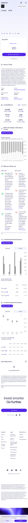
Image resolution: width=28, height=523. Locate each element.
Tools (2, 439)
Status (2, 448)
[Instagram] (20, 470)
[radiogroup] (10, 33)
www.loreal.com (18, 99)
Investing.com (8, 209)
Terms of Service (12, 439)
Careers (21, 434)
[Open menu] (26, 3)
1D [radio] (2, 33)
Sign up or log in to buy (13, 54)
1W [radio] (4, 33)
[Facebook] (7, 470)
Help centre (4, 442)
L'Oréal (6, 229)
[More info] (26, 361)
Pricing (2, 434)
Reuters (7, 189)
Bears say (17, 170)
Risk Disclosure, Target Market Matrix (13, 443)
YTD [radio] (10, 33)
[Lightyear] (4, 3)
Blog (2, 437)
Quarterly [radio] (7, 248)
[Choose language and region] (21, 2)
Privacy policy (13, 449)
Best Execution (13, 447)
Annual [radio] (20, 248)
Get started (14, 410)
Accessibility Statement (13, 455)
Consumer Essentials (19, 89)
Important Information (13, 435)
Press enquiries (22, 439)
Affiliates (21, 437)
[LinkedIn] (16, 470)
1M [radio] (7, 33)
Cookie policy (13, 452)
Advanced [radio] (24, 105)
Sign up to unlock (6, 132)
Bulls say (3, 170)
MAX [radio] (18, 33)
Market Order (13, 43)
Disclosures (13, 458)
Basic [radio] (19, 105)
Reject (7, 520)
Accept (20, 520)
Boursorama (22, 229)
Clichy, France (4, 99)
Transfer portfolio (3, 445)
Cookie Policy (23, 516)
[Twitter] (11, 470)
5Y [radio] (15, 33)
